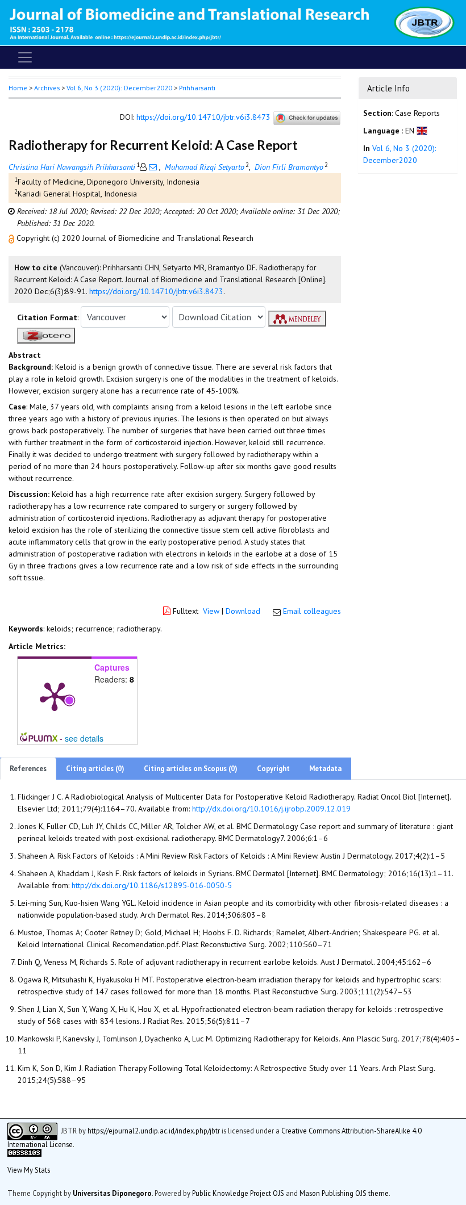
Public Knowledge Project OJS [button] (238, 1193)
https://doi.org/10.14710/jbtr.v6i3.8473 (203, 117)
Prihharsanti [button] (197, 87)
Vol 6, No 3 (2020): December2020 (119, 87)
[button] (12, 238)
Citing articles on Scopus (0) (191, 768)
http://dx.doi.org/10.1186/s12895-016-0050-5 (152, 885)
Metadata (325, 768)
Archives (47, 87)
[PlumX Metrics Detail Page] (54, 696)
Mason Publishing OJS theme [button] (344, 1193)
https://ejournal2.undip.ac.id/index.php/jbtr (154, 1130)
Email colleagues (312, 611)
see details (84, 738)
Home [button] (18, 87)
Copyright (273, 768)
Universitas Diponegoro (112, 1193)
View (211, 611)
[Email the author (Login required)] (153, 167)
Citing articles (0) (95, 768)
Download (243, 611)
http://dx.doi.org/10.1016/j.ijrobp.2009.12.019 (271, 809)
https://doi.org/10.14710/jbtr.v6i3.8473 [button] (156, 291)
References (28, 768)
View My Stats (28, 1169)
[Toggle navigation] (25, 57)
